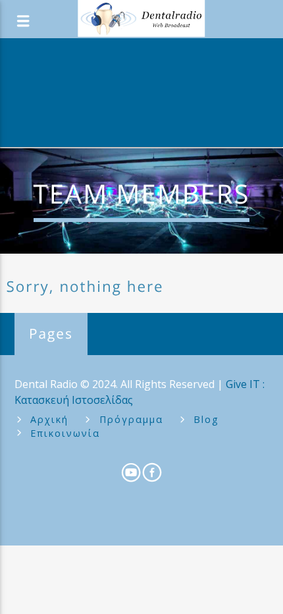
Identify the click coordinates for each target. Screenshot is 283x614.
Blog (206, 419)
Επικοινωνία (65, 433)
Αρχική (49, 419)
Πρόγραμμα (131, 419)
